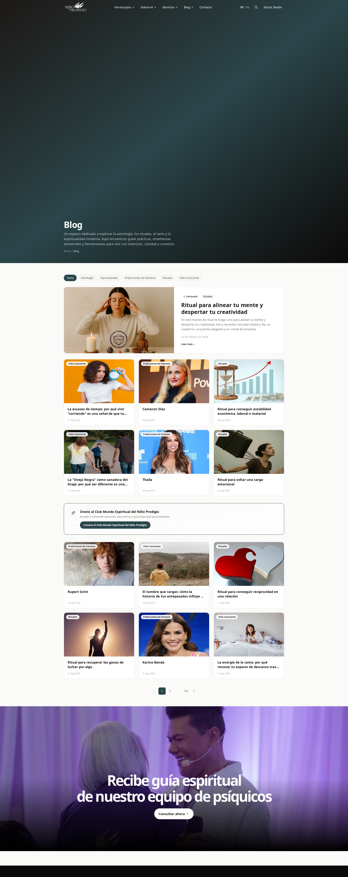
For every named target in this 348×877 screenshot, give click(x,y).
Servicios (168, 7)
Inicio (67, 251)
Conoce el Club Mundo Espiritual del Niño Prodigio (115, 525)
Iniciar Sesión (273, 7)
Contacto (206, 7)
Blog (187, 7)
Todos (70, 278)
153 (186, 691)
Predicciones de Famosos (140, 278)
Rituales (167, 278)
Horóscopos (122, 7)
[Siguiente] (194, 691)
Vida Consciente (189, 278)
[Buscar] (256, 7)
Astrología (87, 278)
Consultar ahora (172, 814)
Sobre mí (147, 7)
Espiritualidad (109, 278)
